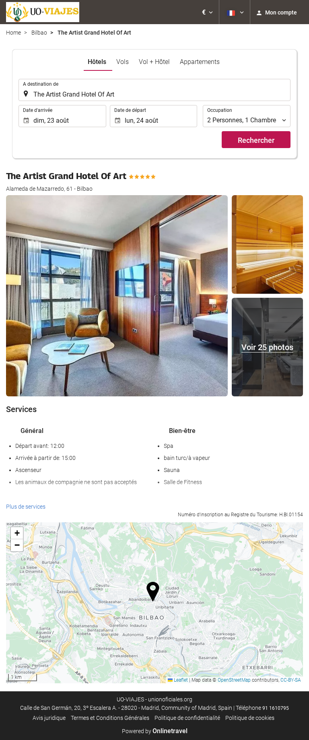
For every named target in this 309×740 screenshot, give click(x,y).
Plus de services (25, 506)
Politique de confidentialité (187, 718)
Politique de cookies (249, 718)
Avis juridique (49, 718)
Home (13, 32)
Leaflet (180, 680)
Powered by (154, 731)
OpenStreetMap (234, 680)
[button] (207, 12)
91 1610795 (275, 708)
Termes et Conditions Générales (110, 718)
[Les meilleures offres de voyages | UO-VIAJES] (42, 12)
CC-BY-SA (290, 680)
